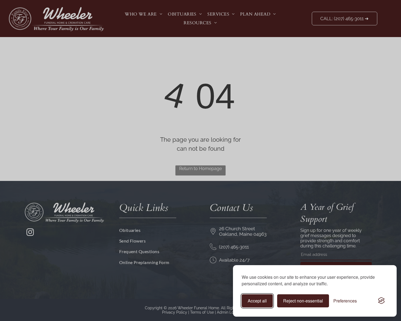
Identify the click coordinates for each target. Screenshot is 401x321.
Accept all (257, 301)
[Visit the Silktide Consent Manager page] (381, 300)
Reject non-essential (303, 301)
